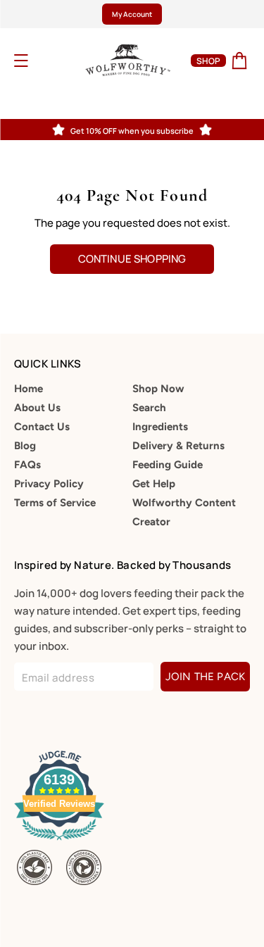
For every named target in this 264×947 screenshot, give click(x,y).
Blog (25, 445)
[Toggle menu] (39, 60)
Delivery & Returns (178, 445)
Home (28, 388)
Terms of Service (55, 502)
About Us (37, 407)
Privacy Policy (49, 483)
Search (149, 407)
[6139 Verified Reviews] (62, 842)
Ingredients (160, 426)
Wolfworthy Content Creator (184, 512)
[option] (132, 14)
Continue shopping (132, 258)
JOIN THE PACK (205, 676)
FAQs (27, 464)
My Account (132, 14)
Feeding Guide (167, 464)
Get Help (153, 483)
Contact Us (42, 426)
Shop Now (158, 388)
